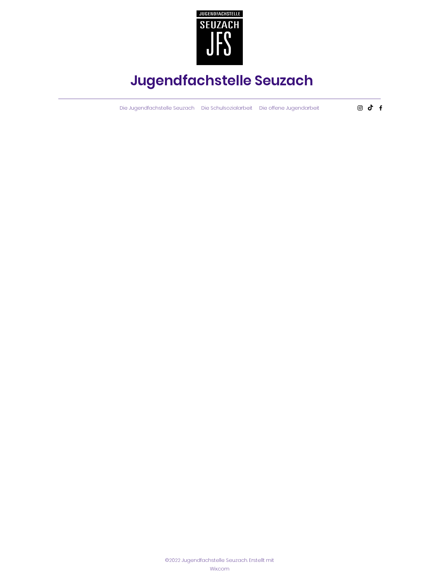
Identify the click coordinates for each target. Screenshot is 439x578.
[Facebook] (380, 107)
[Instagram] (360, 107)
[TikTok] (370, 107)
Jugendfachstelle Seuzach (221, 80)
